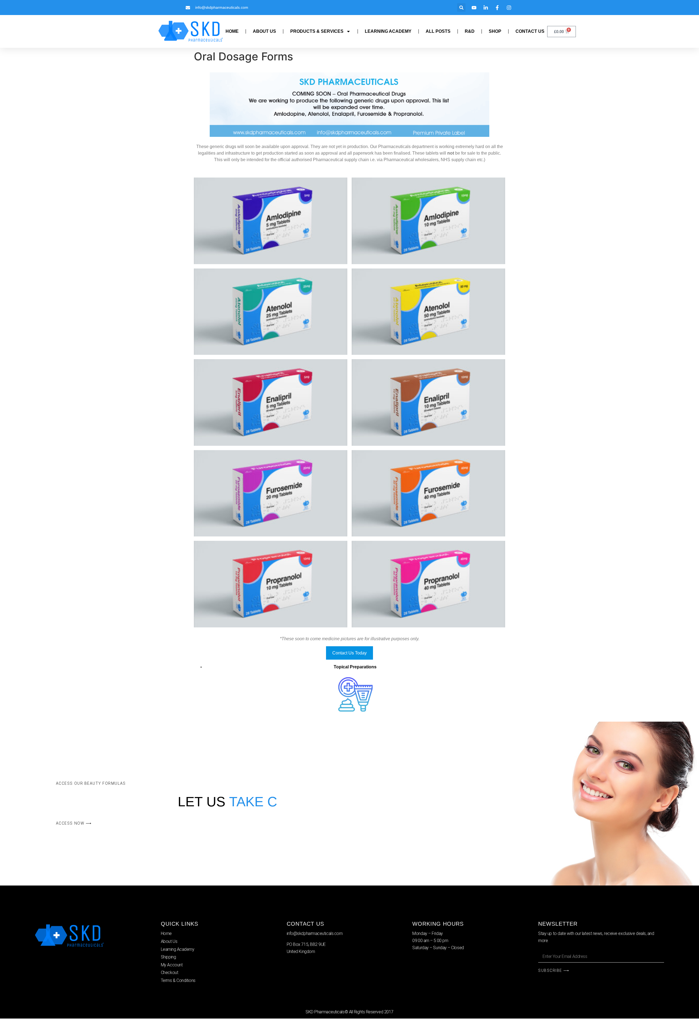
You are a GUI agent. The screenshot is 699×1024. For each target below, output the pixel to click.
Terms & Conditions (178, 980)
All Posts (438, 31)
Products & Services (316, 31)
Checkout (169, 972)
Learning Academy (388, 31)
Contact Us (530, 31)
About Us (264, 31)
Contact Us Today (349, 653)
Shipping (168, 957)
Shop (495, 31)
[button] (461, 7)
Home (232, 31)
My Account (172, 964)
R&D (470, 31)
